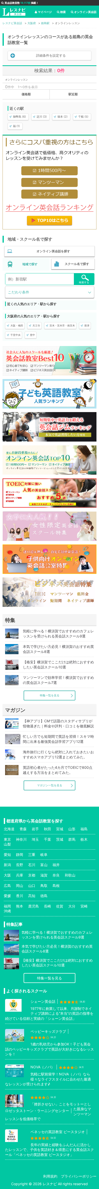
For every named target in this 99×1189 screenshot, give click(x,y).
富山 (43, 865)
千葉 (47, 839)
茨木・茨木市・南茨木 (62, 325)
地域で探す (30, 264)
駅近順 (73, 94)
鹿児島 (33, 906)
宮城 (59, 829)
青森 (23, 829)
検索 (63, 12)
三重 (31, 854)
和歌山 (70, 875)
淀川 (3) (42, 116)
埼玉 (35, 839)
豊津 (86, 325)
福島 (84, 829)
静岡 (19, 854)
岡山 (19, 885)
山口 (31, 885)
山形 (71, 829)
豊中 (32, 334)
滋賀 (43, 875)
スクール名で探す (77, 264)
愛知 (7, 854)
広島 (7, 885)
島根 (56, 885)
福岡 (7, 906)
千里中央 (15, 334)
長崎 (47, 906)
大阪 (7, 875)
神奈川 (21, 839)
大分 (71, 906)
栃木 (84, 839)
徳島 (43, 896)
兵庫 (19, 875)
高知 (31, 896)
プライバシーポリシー (78, 1176)
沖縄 (7, 911)
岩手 (35, 829)
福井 (56, 865)
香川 (19, 896)
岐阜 (43, 854)
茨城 (59, 839)
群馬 (71, 839)
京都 (31, 875)
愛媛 (7, 896)
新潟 (7, 865)
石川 (31, 865)
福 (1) (16, 126)
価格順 (26, 94)
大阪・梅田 (16, 325)
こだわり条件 (18, 292)
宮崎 (84, 906)
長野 (19, 865)
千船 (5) (83, 116)
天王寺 (36, 325)
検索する (84, 282)
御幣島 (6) (19, 116)
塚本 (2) (62, 116)
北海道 (9, 829)
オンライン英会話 (85, 12)
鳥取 (43, 885)
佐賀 (59, 906)
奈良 (56, 875)
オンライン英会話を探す (53, 251)
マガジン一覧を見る (49, 785)
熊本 (19, 906)
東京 (7, 839)
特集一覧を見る (49, 695)
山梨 (7, 844)
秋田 (47, 829)
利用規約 (50, 1176)
